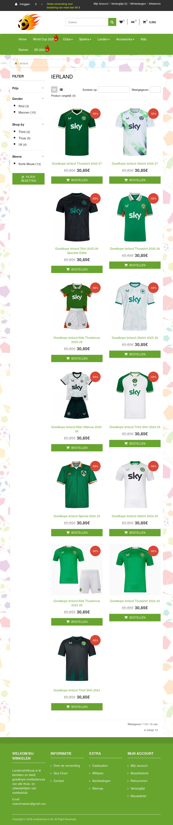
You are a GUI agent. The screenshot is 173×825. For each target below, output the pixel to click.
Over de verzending (67, 765)
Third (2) (24, 132)
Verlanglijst (138, 788)
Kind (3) (24, 106)
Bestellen (78, 180)
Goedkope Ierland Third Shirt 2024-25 (134, 427)
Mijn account (139, 765)
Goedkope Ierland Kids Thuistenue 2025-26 (77, 339)
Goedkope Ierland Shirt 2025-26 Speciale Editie (76, 250)
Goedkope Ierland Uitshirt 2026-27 (135, 163)
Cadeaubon (100, 765)
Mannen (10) (27, 112)
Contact (59, 781)
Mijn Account (101, 3)
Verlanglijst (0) (119, 3)
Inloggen (24, 4)
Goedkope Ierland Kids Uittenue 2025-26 (77, 429)
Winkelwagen (138, 3)
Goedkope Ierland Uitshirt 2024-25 (135, 516)
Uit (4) (23, 144)
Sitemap (97, 788)
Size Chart (61, 773)
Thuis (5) (25, 138)
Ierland (24, 63)
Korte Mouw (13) (30, 164)
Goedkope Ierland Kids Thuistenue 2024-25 (77, 603)
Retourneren (139, 781)
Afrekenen (155, 3)
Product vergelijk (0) (63, 96)
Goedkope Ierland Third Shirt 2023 (77, 690)
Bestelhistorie (140, 773)
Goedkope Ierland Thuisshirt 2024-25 (135, 601)
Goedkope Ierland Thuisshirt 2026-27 (77, 163)
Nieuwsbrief (138, 796)
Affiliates (97, 773)
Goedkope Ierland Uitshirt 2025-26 (135, 337)
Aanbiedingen (101, 781)
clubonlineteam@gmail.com (29, 804)
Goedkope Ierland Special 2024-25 (77, 516)
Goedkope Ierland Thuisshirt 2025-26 (135, 248)
